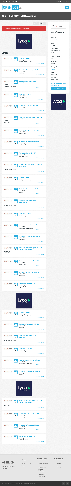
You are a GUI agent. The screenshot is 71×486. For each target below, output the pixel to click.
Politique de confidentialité (42, 475)
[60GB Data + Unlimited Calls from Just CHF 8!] (24, 41)
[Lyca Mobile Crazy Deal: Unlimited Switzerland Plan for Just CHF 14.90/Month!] (24, 300)
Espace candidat (7, 1)
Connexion (58, 1)
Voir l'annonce (40, 63)
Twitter (59, 467)
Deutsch (14, 1)
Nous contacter (43, 463)
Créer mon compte (58, 88)
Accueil (24, 460)
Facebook (59, 463)
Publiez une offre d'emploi (26, 465)
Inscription (66, 1)
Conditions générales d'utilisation (42, 469)
